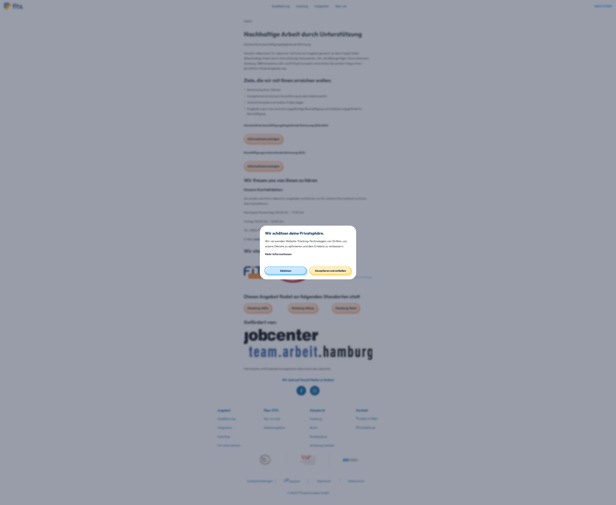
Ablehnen (285, 270)
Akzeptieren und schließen (330, 270)
